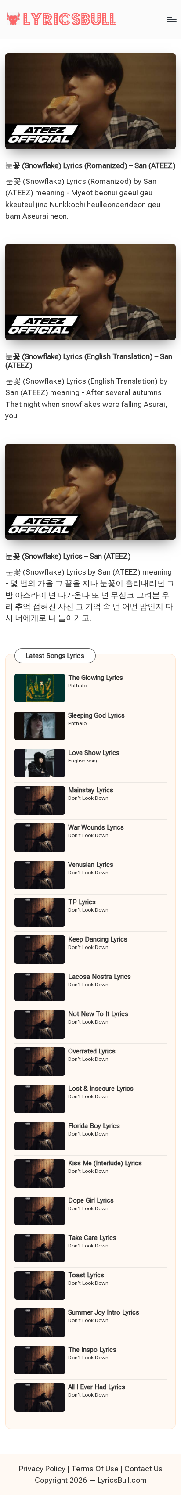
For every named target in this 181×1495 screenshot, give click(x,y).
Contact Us (143, 1468)
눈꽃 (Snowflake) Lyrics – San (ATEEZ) (68, 556)
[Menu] (171, 19)
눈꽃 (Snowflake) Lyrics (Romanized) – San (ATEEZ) (90, 165)
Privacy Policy (42, 1468)
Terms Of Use (95, 1468)
